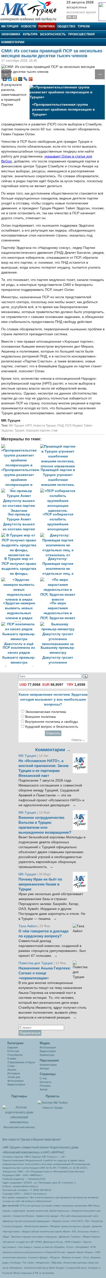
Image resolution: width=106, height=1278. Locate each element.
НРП (28, 425)
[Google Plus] (30, 79)
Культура (30, 34)
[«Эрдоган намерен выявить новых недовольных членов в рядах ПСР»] (20, 580)
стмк (54, 430)
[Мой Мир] (20, 79)
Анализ (11, 1069)
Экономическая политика (45, 712)
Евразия (12, 1047)
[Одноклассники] (15, 79)
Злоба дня (13, 1077)
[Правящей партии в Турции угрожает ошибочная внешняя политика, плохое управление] (59, 446)
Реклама (45, 1085)
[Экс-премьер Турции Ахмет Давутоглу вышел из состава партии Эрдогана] (20, 491)
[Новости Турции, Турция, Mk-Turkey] (52, 1102)
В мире (11, 1058)
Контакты (45, 1082)
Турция (19, 430)
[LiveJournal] (25, 79)
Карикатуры (47, 1054)
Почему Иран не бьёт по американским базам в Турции (40, 884)
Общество (66, 26)
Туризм (84, 26)
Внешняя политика (40, 717)
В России (13, 1051)
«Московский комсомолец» (21, 1152)
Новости (28, 26)
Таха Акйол (27, 926)
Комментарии (12, 42)
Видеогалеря (48, 1051)
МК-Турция (9, 26)
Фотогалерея (15, 1080)
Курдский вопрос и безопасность (51, 726)
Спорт (11, 1065)
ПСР (68, 425)
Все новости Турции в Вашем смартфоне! (31, 1139)
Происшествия (81, 34)
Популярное (15, 1054)
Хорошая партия (38, 430)
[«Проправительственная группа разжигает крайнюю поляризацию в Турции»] (20, 446)
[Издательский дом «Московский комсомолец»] (19, 1112)
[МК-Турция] (31, 10)
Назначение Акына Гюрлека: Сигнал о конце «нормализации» (44, 973)
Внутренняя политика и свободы (51, 722)
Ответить (53, 733)
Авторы (44, 1068)
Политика (46, 26)
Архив (43, 1089)
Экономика (10, 34)
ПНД (60, 425)
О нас (43, 1078)
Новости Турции (44, 425)
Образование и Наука (21, 1062)
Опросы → (78, 739)
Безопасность (53, 34)
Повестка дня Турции (36, 963)
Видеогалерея (16, 1084)
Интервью (13, 1073)
